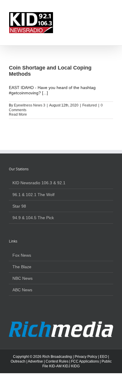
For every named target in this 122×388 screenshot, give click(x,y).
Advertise (35, 361)
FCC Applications (85, 361)
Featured (89, 105)
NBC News (22, 278)
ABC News (22, 289)
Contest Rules (57, 361)
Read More (18, 114)
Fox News (21, 255)
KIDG (75, 366)
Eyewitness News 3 (29, 105)
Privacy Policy (86, 357)
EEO (103, 357)
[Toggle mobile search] (100, 15)
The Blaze (21, 266)
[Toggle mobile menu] (110, 15)
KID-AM (55, 366)
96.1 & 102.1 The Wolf (33, 194)
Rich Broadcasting (57, 357)
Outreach (18, 361)
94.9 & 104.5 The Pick (33, 217)
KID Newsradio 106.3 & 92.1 (38, 182)
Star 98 (19, 206)
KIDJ (66, 366)
